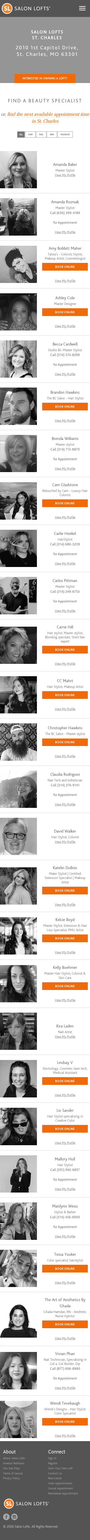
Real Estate (55, 1478)
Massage (65, 134)
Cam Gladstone (65, 485)
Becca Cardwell (65, 344)
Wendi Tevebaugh (65, 1403)
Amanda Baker (65, 164)
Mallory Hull (65, 1159)
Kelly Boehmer (65, 967)
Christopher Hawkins (65, 728)
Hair (30, 134)
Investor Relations (13, 1463)
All (20, 134)
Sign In (52, 1458)
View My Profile (65, 175)
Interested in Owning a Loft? (45, 78)
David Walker (65, 831)
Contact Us (55, 1473)
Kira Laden (65, 1026)
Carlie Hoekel (65, 533)
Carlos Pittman (65, 580)
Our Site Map (11, 1468)
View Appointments (60, 1483)
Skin (52, 134)
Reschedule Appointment (63, 1493)
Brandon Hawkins (65, 392)
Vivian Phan (65, 1354)
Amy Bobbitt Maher (65, 248)
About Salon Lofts (14, 1458)
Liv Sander (65, 1110)
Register (52, 1463)
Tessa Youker (65, 1254)
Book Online (65, 266)
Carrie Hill (65, 627)
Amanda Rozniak (65, 202)
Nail (41, 134)
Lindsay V (65, 1062)
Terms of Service (13, 1473)
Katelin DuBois (65, 868)
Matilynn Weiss (65, 1206)
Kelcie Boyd (64, 920)
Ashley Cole (65, 298)
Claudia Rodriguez (65, 774)
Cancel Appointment (60, 1488)
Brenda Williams (65, 438)
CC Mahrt (65, 681)
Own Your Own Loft (60, 1468)
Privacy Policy (11, 1478)
